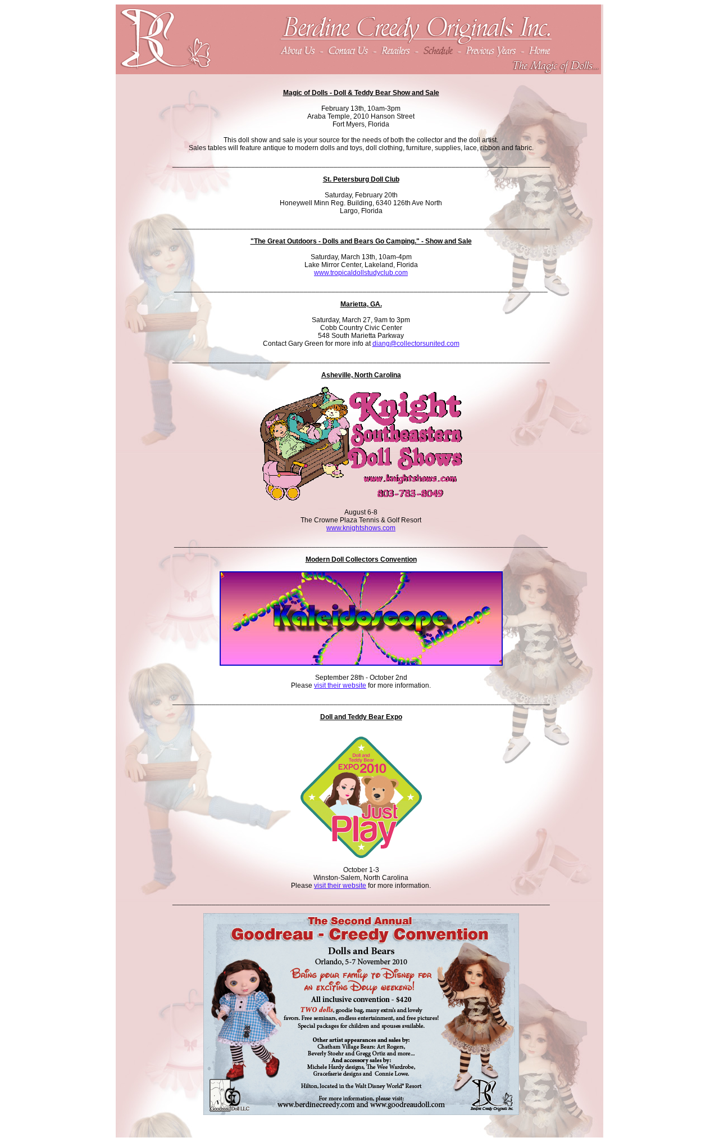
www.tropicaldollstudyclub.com (361, 273)
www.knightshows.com (360, 528)
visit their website (340, 685)
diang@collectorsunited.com (415, 343)
